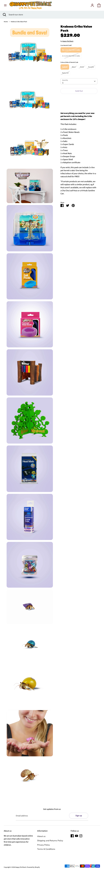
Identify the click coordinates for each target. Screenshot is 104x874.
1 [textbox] (62, 82)
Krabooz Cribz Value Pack (19, 21)
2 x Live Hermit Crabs (71, 55)
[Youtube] (76, 835)
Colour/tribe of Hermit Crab (69, 62)
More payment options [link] (79, 105)
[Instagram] (80, 835)
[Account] (92, 4)
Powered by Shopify (33, 867)
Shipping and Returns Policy (50, 840)
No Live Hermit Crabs (71, 50)
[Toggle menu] (5, 5)
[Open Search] (4, 14)
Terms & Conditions (46, 849)
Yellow (65, 67)
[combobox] (78, 81)
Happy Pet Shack (67, 41)
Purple (91, 67)
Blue (74, 67)
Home (6, 21)
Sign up (78, 815)
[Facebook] (72, 835)
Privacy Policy (43, 845)
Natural (65, 73)
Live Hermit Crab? (66, 45)
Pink (82, 67)
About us (41, 836)
